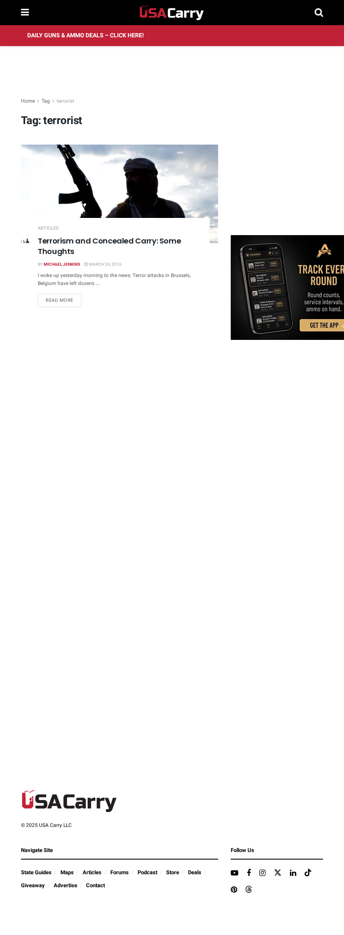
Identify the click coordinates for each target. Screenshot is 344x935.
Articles (48, 228)
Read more (63, 300)
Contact (95, 885)
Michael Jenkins (62, 264)
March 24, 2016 (105, 264)
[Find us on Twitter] (277, 873)
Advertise (65, 885)
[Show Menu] (25, 12)
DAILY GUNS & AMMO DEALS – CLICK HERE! (85, 35)
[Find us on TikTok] (308, 873)
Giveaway (33, 885)
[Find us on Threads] (248, 890)
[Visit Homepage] (171, 12)
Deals (194, 872)
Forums (119, 872)
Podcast (147, 872)
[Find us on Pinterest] (234, 890)
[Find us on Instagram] (262, 873)
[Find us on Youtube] (234, 873)
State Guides (36, 872)
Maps (67, 872)
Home (28, 101)
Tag (46, 101)
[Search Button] (319, 12)
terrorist (65, 101)
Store (172, 872)
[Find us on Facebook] (249, 873)
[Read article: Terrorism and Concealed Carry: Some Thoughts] (119, 194)
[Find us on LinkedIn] (293, 873)
